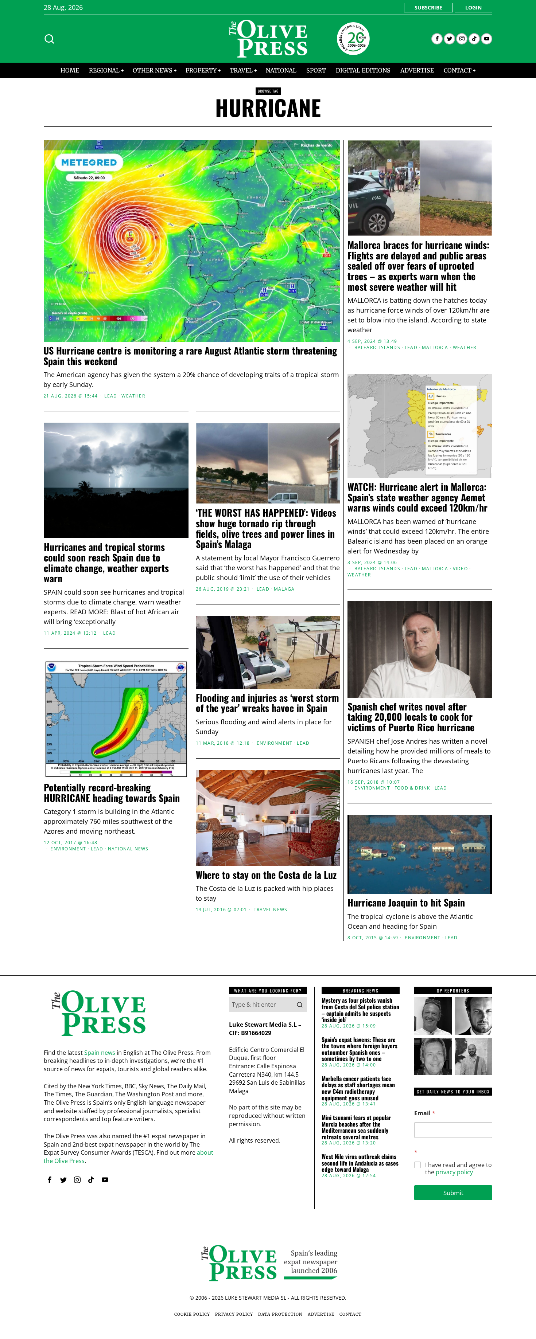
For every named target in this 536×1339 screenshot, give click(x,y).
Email (424, 1113)
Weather (133, 396)
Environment (372, 788)
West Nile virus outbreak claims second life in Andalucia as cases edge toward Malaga (360, 1163)
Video (460, 569)
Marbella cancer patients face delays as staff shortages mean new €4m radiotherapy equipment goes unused (358, 1088)
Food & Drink (412, 788)
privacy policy (454, 1172)
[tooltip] (437, 38)
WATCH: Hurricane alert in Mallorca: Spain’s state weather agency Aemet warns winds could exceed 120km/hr (417, 497)
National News (128, 849)
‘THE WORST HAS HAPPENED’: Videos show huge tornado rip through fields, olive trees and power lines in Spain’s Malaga (266, 528)
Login (473, 7)
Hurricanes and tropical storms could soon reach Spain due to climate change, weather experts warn (106, 562)
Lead (110, 396)
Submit (453, 1193)
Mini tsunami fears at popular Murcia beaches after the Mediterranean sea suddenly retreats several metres (356, 1127)
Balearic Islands (377, 348)
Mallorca (435, 348)
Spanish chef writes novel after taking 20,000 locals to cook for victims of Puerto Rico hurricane (410, 717)
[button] (299, 1004)
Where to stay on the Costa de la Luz (266, 875)
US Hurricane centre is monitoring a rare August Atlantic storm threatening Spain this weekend (190, 355)
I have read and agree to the (458, 1168)
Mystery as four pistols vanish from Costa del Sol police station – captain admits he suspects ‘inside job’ (360, 1010)
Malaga (284, 589)
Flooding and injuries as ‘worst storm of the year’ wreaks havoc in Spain (267, 703)
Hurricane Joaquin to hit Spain (406, 902)
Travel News (270, 910)
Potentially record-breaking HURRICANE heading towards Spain (112, 792)
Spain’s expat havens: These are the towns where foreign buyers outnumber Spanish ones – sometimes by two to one (359, 1049)
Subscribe (428, 7)
